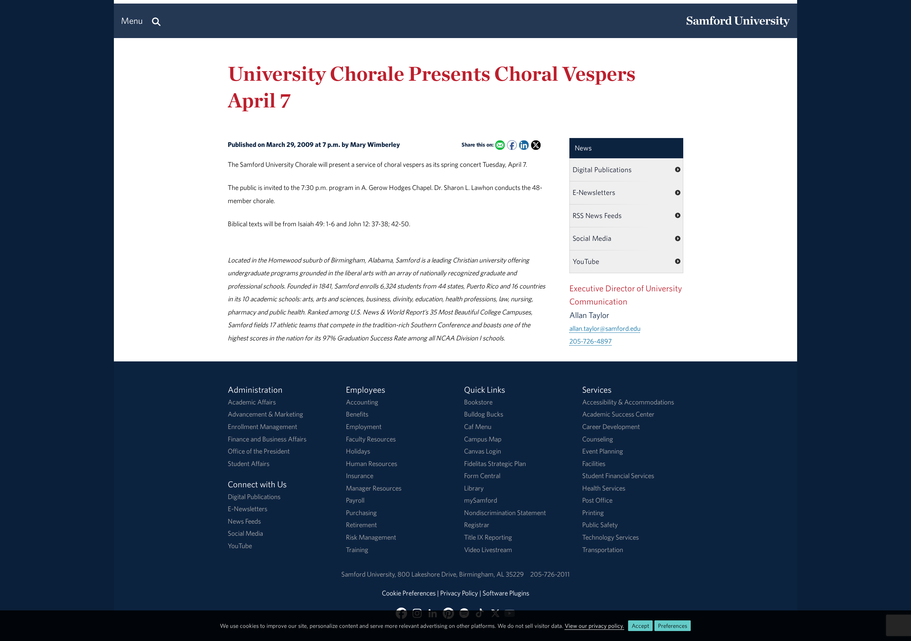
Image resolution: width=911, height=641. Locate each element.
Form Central (482, 475)
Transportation (602, 549)
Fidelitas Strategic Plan (495, 463)
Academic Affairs (252, 402)
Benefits (357, 414)
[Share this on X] (536, 145)
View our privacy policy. (594, 625)
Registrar (476, 524)
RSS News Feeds (597, 215)
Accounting (362, 402)
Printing (593, 512)
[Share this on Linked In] (523, 145)
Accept (640, 625)
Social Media (592, 238)
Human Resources (371, 463)
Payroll (355, 500)
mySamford (480, 500)
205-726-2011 (550, 574)
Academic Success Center (618, 414)
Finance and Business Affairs (267, 439)
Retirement (361, 524)
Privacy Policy (459, 593)
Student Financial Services (618, 475)
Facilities (593, 463)
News (583, 147)
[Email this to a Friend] (500, 145)
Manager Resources (373, 488)
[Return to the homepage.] (738, 27)
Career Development (611, 426)
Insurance (359, 475)
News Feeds (244, 521)
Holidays (358, 451)
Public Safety (600, 524)
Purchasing (361, 512)
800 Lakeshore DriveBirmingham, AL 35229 (460, 574)
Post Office (597, 500)
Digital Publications (602, 169)
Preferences (672, 625)
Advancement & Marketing (265, 414)
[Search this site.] (156, 21)
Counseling (597, 439)
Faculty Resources (371, 439)
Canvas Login (482, 451)
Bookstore (478, 402)
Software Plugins (506, 593)
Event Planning (602, 451)
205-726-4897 (590, 341)
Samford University (369, 574)
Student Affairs (248, 463)
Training (357, 549)
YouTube (586, 261)
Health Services (603, 488)
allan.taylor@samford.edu (605, 328)
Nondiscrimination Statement (505, 512)
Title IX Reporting (488, 537)
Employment (363, 426)
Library (474, 488)
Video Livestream (488, 549)
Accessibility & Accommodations (628, 402)
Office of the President (259, 451)
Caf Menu (477, 426)
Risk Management (371, 537)
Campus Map (482, 439)
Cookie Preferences (409, 593)
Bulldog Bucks (483, 414)
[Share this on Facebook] (512, 145)
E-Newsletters (594, 192)
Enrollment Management (262, 426)
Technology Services (610, 537)
